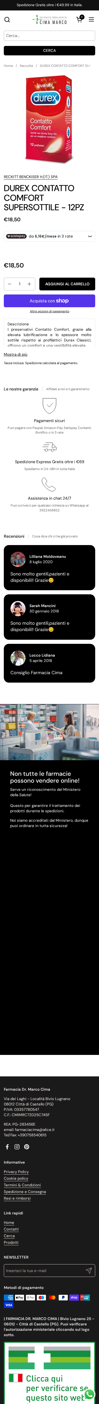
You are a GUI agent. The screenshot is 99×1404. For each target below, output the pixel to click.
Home (9, 1222)
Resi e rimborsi (17, 1198)
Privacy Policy (16, 1171)
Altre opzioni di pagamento (49, 311)
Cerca (49, 50)
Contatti (11, 1229)
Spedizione (33, 363)
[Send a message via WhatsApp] (89, 1394)
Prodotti (11, 1242)
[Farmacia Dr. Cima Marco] (49, 19)
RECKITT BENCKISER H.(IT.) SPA (31, 176)
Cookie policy (16, 1178)
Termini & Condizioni (22, 1185)
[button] (7, 19)
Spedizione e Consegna (25, 1191)
